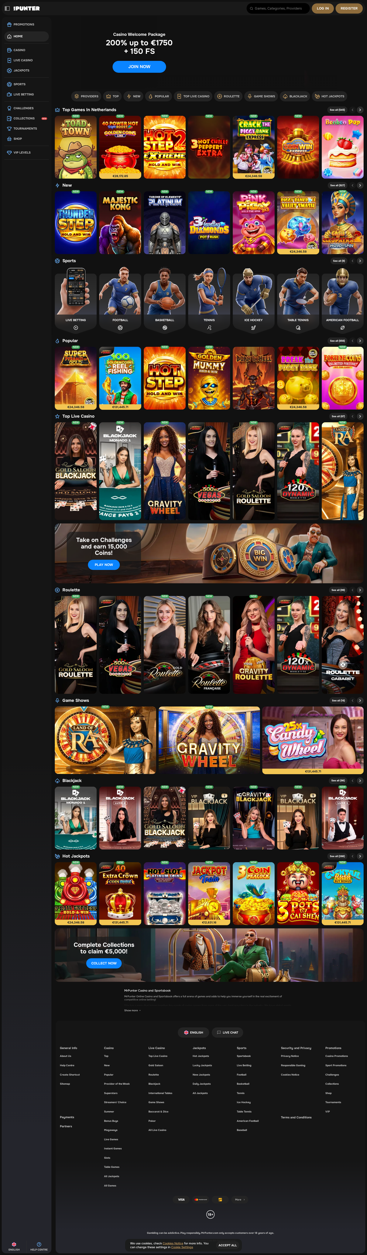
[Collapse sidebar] (7, 8)
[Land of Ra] (343, 471)
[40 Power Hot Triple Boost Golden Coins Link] (120, 147)
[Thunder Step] (76, 222)
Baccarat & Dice (158, 1111)
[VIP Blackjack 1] (209, 818)
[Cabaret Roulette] (343, 645)
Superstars (110, 1093)
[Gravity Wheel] (165, 471)
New (67, 185)
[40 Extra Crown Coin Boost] (120, 893)
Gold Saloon (155, 1065)
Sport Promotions (335, 1065)
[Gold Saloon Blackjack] (76, 471)
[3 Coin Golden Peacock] (254, 893)
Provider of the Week (117, 1084)
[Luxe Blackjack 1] (343, 818)
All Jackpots (111, 1176)
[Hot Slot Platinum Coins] (165, 893)
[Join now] (209, 52)
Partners (66, 1126)
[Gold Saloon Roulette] (254, 471)
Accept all (228, 1245)
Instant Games (113, 1148)
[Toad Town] (76, 147)
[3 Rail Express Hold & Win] (76, 893)
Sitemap (65, 1084)
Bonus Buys (111, 1121)
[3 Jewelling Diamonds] (209, 222)
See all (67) (338, 416)
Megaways (110, 1130)
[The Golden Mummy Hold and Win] (209, 378)
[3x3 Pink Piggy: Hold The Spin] (254, 222)
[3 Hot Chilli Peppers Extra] (209, 147)
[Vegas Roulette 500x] (209, 471)
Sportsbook (244, 1056)
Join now (139, 66)
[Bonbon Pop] (343, 147)
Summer (109, 1111)
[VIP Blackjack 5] (298, 818)
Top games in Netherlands (89, 109)
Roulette (71, 590)
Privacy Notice (290, 1056)
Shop (328, 1093)
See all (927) (337, 185)
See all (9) (339, 261)
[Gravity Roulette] (254, 645)
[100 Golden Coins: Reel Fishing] (120, 378)
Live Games (111, 1139)
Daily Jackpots (202, 1084)
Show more (131, 1010)
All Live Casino (157, 1130)
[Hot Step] (165, 378)
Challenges (332, 1074)
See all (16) (338, 700)
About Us (65, 1056)
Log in (323, 8)
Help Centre (67, 1065)
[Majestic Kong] (120, 222)
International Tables (160, 1093)
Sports (69, 260)
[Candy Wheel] (313, 740)
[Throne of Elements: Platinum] (165, 222)
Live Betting (244, 1065)
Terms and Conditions (296, 1117)
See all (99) (338, 590)
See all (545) (337, 110)
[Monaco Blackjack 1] (120, 471)
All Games (110, 1185)
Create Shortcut (70, 1074)
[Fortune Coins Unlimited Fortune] (343, 378)
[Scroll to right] (358, 96)
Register (349, 8)
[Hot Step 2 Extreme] (165, 147)
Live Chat (230, 1032)
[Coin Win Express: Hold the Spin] (298, 147)
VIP (327, 1111)
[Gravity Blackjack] (254, 818)
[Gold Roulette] (165, 645)
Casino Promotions (336, 1056)
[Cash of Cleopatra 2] (343, 222)
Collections (332, 1084)
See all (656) (337, 341)
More (238, 1199)
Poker (152, 1121)
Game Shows (75, 700)
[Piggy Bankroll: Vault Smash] (298, 222)
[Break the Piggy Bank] (298, 378)
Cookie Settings (182, 1247)
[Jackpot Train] (209, 893)
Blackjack (72, 780)
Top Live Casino (78, 416)
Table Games (111, 1167)
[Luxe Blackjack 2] (120, 818)
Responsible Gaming (293, 1065)
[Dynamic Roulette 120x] (298, 471)
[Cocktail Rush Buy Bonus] (343, 893)
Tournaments (333, 1102)
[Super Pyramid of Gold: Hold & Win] (76, 378)
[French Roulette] (209, 645)
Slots (107, 1158)
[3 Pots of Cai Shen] (298, 893)
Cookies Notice (290, 1074)
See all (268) (337, 856)
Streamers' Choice (115, 1102)
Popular (70, 340)
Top (106, 1056)
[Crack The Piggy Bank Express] (254, 147)
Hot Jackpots (76, 856)
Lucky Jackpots (202, 1065)
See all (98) (338, 780)
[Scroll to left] (352, 109)
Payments (67, 1117)
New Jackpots (201, 1074)
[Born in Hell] (254, 378)
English (196, 1032)
